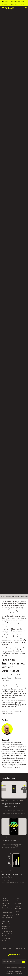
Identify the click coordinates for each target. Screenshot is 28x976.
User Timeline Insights (6, 939)
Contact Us (18, 911)
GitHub (23, 948)
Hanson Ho (6, 740)
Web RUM (5, 900)
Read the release (23, 3)
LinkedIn (10, 948)
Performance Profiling (6, 927)
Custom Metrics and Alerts (7, 909)
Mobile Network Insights (7, 935)
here (11, 714)
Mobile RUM (6, 924)
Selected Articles (9, 962)
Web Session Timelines (6, 904)
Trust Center (19, 973)
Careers (17, 906)
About (17, 900)
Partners (17, 914)
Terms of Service (10, 973)
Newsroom (18, 903)
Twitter (4, 948)
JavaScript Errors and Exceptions (7, 916)
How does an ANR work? (9, 840)
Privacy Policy (10, 971)
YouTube (17, 948)
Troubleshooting (7, 931)
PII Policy (18, 909)
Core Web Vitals (7, 913)
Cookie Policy (18, 971)
